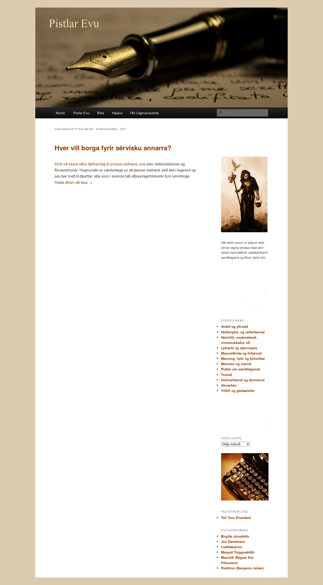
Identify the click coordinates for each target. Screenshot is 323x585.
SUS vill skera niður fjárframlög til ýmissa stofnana (96, 163)
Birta (100, 112)
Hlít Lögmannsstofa (144, 112)
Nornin (60, 112)
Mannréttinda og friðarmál (241, 353)
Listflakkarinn (231, 546)
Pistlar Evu (81, 112)
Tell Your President (236, 517)
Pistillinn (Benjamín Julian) (242, 568)
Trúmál (226, 374)
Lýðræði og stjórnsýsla (239, 347)
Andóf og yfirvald (234, 326)
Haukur (117, 112)
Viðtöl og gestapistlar (238, 390)
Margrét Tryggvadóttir (238, 552)
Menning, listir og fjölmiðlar (243, 358)
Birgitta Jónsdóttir (235, 536)
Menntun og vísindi (236, 363)
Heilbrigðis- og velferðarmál (243, 332)
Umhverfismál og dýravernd (242, 379)
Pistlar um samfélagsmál (240, 369)
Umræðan (228, 385)
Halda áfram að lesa (73, 182)
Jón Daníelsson (233, 541)
